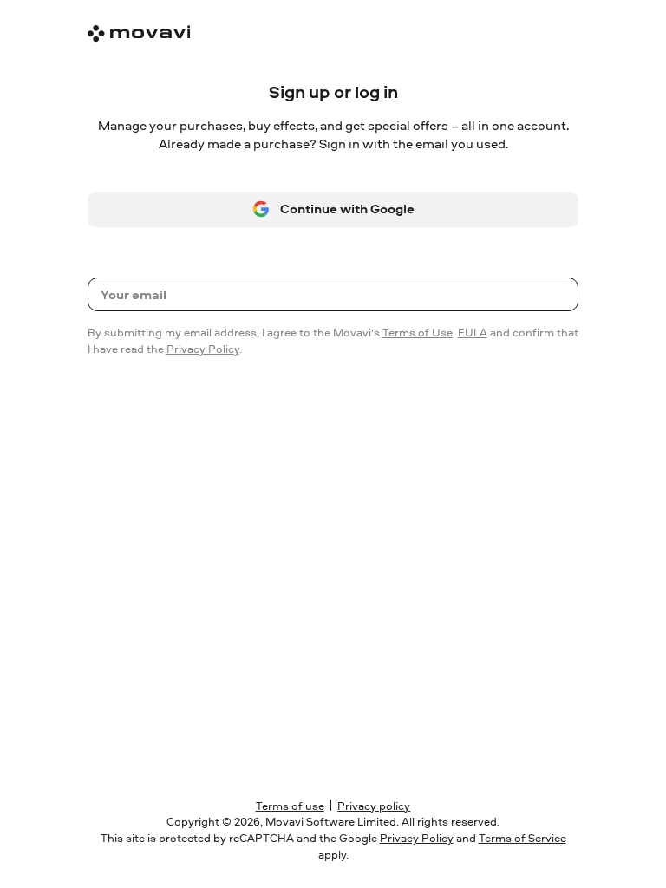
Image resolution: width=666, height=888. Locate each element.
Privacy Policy (202, 348)
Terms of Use (417, 332)
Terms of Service (522, 838)
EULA (472, 332)
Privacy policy (373, 805)
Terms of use (290, 805)
